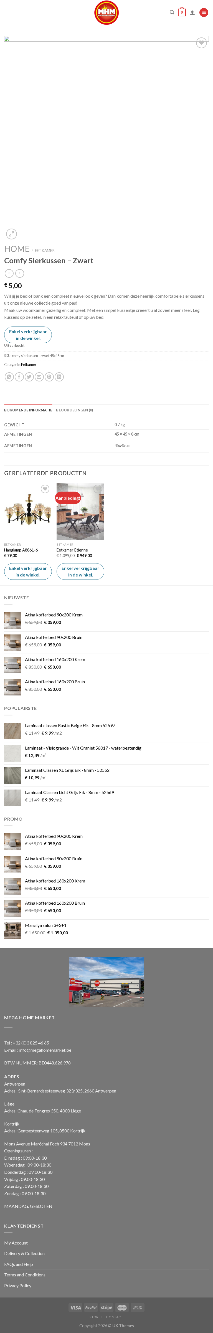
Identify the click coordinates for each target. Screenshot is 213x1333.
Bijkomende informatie (28, 410)
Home (17, 249)
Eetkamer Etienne (72, 550)
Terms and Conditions (24, 1274)
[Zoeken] (172, 12)
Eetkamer (45, 250)
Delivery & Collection (24, 1253)
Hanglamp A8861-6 (21, 550)
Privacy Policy (17, 1285)
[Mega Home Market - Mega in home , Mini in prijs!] (107, 12)
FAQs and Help (18, 1264)
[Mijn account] (192, 12)
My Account (16, 1242)
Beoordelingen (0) (74, 410)
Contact (114, 1317)
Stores (96, 1317)
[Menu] (203, 12)
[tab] (28, 410)
